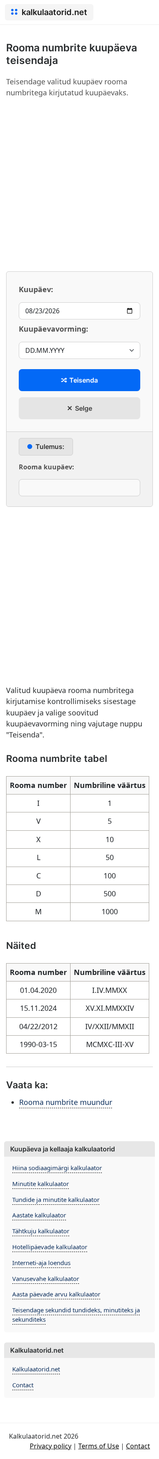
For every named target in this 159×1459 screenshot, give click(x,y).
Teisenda (83, 380)
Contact (22, 1385)
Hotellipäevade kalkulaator (49, 1247)
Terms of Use (98, 1445)
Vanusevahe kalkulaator (45, 1278)
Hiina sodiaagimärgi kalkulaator (57, 1168)
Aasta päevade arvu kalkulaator (56, 1294)
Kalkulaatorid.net (36, 1369)
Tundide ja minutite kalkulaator (55, 1199)
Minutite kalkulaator (40, 1184)
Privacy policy (50, 1445)
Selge (82, 408)
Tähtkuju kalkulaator (40, 1231)
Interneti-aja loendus (41, 1263)
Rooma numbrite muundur (65, 1102)
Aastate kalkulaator (39, 1215)
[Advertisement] (79, 184)
